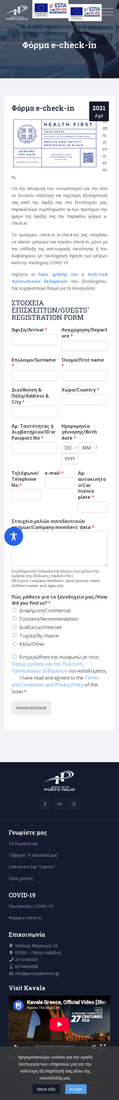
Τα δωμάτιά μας (23, 843)
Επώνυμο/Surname (34, 363)
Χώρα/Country (80, 390)
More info (46, 1089)
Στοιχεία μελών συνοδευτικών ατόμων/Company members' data (53, 524)
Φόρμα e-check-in (25, 917)
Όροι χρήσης (21, 878)
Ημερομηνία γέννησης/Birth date (79, 432)
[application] (59, 1024)
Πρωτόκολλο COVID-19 (31, 906)
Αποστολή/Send (31, 708)
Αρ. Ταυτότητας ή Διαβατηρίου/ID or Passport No (34, 432)
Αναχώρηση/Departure (84, 333)
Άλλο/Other (32, 644)
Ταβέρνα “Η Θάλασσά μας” (33, 855)
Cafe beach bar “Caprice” (32, 866)
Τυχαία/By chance (39, 636)
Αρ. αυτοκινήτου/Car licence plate (92, 485)
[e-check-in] (74, 804)
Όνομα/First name (83, 363)
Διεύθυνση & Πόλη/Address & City (30, 396)
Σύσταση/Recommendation (48, 619)
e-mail (54, 473)
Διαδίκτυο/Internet (40, 627)
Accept (76, 1089)
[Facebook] (45, 804)
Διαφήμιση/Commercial (44, 610)
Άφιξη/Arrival (29, 330)
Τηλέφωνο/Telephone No (25, 479)
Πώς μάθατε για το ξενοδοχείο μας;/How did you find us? (59, 600)
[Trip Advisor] (59, 804)
